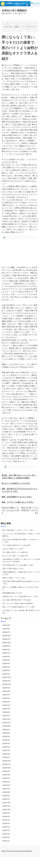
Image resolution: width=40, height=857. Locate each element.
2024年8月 (6, 691)
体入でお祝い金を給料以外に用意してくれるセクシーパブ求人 (21, 541)
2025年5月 (6, 660)
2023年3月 (6, 750)
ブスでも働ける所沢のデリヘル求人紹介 (16, 545)
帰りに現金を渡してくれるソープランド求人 (18, 530)
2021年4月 (6, 830)
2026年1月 (6, 632)
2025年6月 (6, 657)
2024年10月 (6, 684)
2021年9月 (6, 813)
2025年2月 (6, 670)
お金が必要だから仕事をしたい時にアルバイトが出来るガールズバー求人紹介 (21, 560)
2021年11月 (6, 806)
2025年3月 (6, 667)
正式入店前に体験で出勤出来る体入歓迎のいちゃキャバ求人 (21, 582)
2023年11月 (6, 723)
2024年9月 (6, 688)
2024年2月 (6, 712)
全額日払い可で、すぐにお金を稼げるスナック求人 (20, 596)
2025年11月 (6, 639)
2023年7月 (6, 737)
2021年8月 (6, 817)
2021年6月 (6, 823)
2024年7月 (6, 695)
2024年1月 (6, 716)
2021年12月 (6, 803)
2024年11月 (6, 681)
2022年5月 (6, 785)
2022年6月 (6, 782)
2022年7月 (6, 778)
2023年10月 (6, 726)
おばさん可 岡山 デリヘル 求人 (13, 549)
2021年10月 (6, 810)
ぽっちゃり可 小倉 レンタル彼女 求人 (15, 556)
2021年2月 (6, 837)
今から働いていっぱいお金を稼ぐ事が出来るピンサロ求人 (21, 611)
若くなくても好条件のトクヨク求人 (16, 483)
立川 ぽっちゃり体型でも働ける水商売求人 (18, 603)
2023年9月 (6, 730)
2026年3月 (6, 625)
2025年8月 (6, 650)
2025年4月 (6, 663)
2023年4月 (6, 747)
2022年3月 (6, 792)
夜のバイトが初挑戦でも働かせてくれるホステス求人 (20, 588)
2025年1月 (6, 674)
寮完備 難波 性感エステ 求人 (12, 593)
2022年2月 (6, 796)
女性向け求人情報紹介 (14, 10)
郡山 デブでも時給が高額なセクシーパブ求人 (18, 607)
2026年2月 (6, 629)
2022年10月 (6, 768)
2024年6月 (6, 698)
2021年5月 (6, 827)
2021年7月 (6, 820)
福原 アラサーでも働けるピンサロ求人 (18, 502)
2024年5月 (6, 702)
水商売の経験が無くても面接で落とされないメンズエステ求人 (21, 573)
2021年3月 (6, 834)
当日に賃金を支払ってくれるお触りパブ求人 (18, 565)
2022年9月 (6, 771)
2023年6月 (6, 740)
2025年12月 (6, 636)
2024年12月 (6, 677)
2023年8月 (6, 733)
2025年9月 (6, 646)
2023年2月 (6, 754)
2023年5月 (6, 743)
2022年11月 (6, 764)
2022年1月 (6, 799)
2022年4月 (6, 789)
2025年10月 (6, 643)
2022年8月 (6, 775)
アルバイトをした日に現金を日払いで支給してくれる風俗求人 (21, 535)
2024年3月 (6, 709)
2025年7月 (6, 653)
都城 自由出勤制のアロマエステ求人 (17, 497)
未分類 (16, 27)
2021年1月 (6, 841)
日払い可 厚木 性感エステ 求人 (13, 569)
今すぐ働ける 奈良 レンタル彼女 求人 (15, 552)
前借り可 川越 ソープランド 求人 (13, 578)
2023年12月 (6, 719)
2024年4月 (6, 705)
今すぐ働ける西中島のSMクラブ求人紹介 (16, 600)
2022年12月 (6, 761)
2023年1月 (6, 757)
